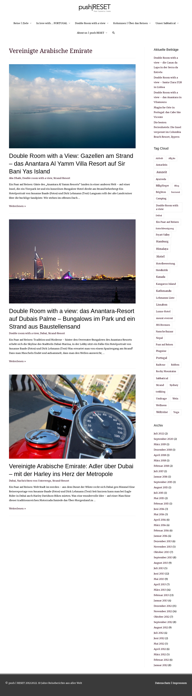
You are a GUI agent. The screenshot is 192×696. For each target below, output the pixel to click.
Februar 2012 (161, 659)
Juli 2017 (159, 471)
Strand (160, 385)
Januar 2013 (161, 600)
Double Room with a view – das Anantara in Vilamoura (168, 97)
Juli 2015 (159, 492)
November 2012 (163, 611)
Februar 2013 (161, 595)
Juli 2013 (159, 568)
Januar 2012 (161, 665)
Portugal (161, 358)
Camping (161, 198)
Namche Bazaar (164, 331)
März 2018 (160, 460)
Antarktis (161, 164)
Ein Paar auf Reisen (167, 221)
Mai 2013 (159, 578)
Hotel (160, 256)
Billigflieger (162, 185)
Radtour (160, 364)
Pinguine (161, 351)
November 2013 (163, 546)
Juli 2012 (159, 632)
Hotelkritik (162, 270)
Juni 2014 (159, 508)
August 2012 (161, 627)
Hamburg (162, 241)
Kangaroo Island (166, 283)
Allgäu (171, 158)
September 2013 (163, 557)
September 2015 (163, 482)
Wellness (161, 405)
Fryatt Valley (163, 234)
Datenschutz (163, 682)
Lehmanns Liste (165, 297)
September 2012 (163, 622)
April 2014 (160, 519)
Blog (176, 185)
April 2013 (160, 584)
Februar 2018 (161, 465)
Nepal (159, 338)
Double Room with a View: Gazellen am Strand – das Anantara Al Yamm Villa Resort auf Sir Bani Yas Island (71, 163)
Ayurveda (161, 179)
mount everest (164, 318)
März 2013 (160, 589)
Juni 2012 (159, 638)
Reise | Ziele (21, 23)
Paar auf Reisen (164, 344)
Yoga (176, 412)
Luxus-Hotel (163, 311)
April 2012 (160, 649)
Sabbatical (162, 378)
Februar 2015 (161, 503)
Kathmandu (163, 291)
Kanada (160, 276)
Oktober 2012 (161, 616)
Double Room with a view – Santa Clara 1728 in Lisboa (168, 82)
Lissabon (161, 304)
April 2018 (160, 455)
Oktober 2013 (161, 552)
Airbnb (159, 158)
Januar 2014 (161, 535)
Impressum (180, 682)
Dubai (43, 333)
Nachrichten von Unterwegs (34, 480)
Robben (175, 364)
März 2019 (160, 444)
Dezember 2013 (163, 541)
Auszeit (161, 172)
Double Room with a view (90, 23)
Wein (175, 398)
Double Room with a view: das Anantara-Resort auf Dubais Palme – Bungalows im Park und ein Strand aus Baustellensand (72, 319)
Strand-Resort (61, 178)
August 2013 (161, 562)
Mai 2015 (159, 498)
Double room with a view (37, 178)
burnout (175, 192)
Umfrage (161, 398)
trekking (160, 391)
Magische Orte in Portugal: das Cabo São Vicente (167, 112)
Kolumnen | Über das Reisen (130, 23)
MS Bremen (163, 324)
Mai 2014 (159, 514)
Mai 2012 (159, 643)
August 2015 (161, 487)
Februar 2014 (161, 530)
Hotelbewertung (165, 263)
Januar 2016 (161, 476)
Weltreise (162, 412)
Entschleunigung (165, 228)
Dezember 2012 (163, 605)
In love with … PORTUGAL (51, 23)
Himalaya (162, 249)
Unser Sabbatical (166, 23)
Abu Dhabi (15, 178)
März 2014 (160, 525)
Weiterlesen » (17, 206)
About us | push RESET (90, 32)
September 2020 (163, 438)
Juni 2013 (159, 573)
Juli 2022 (159, 433)
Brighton (161, 192)
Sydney (174, 385)
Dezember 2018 (163, 449)
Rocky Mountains (166, 371)
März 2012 (160, 654)
